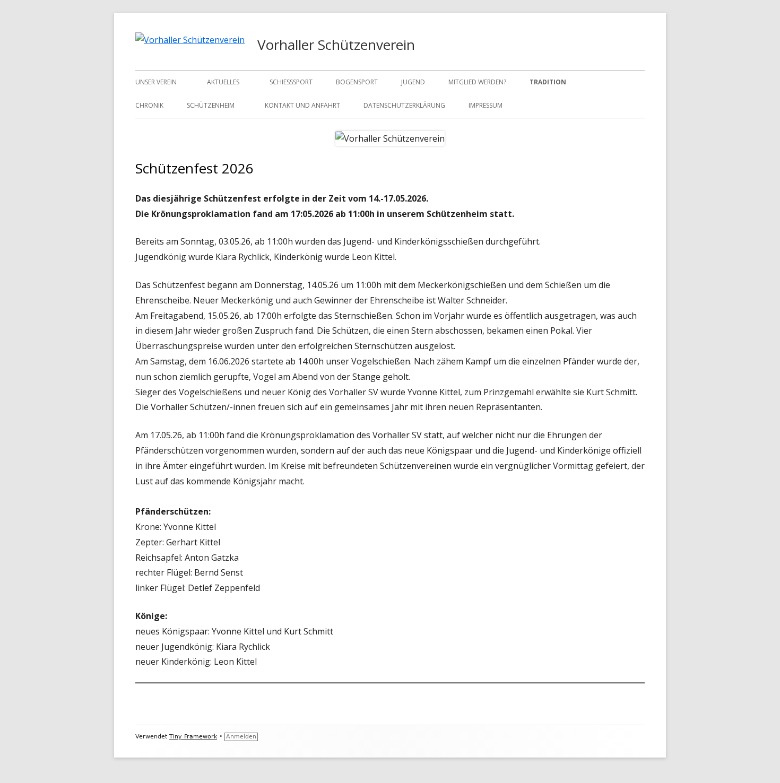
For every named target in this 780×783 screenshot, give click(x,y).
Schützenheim (211, 105)
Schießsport (291, 81)
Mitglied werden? (477, 81)
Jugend (413, 81)
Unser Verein (156, 81)
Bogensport (357, 81)
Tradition (548, 81)
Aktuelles (223, 81)
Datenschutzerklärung (404, 105)
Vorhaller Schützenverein (336, 44)
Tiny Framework (193, 736)
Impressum (485, 105)
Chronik (149, 105)
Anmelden (241, 736)
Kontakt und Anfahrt (302, 105)
